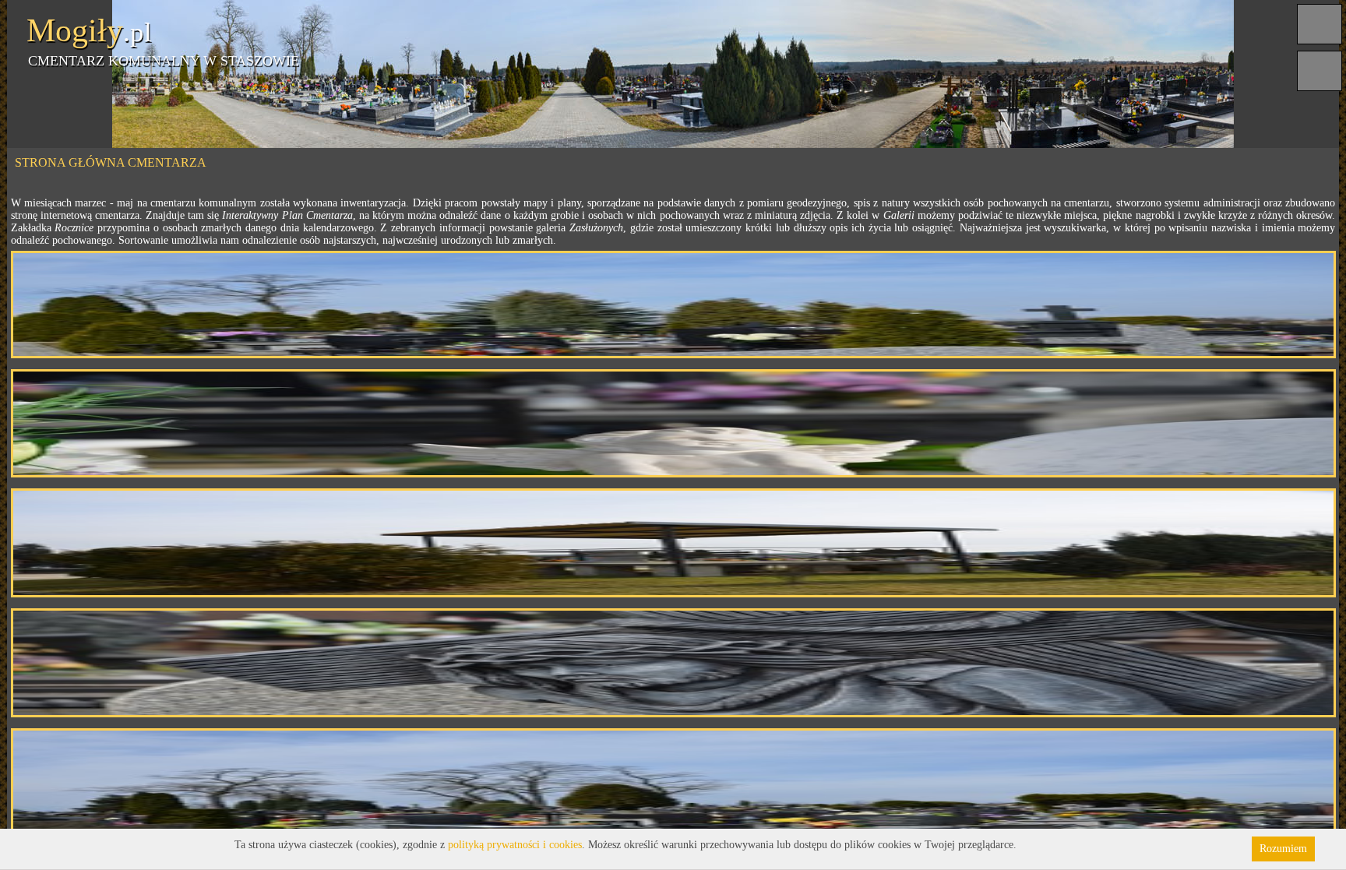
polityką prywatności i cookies (515, 845)
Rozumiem (1283, 848)
